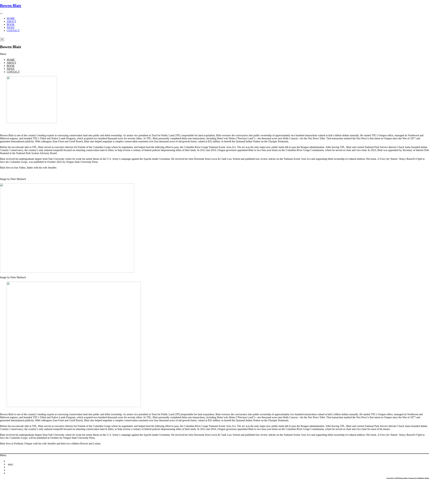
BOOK (11, 24)
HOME (11, 18)
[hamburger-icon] (1, 13)
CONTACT (13, 30)
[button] (214, 54)
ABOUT (11, 21)
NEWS (10, 27)
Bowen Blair (10, 5)
